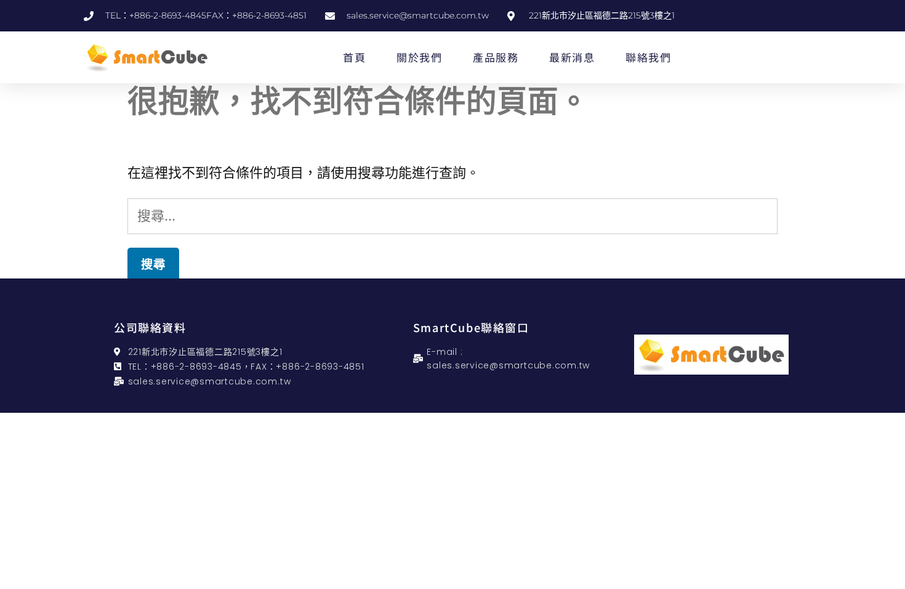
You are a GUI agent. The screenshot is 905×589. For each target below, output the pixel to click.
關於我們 (419, 57)
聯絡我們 (648, 57)
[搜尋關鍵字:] (452, 216)
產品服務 (495, 57)
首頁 (354, 57)
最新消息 (572, 57)
